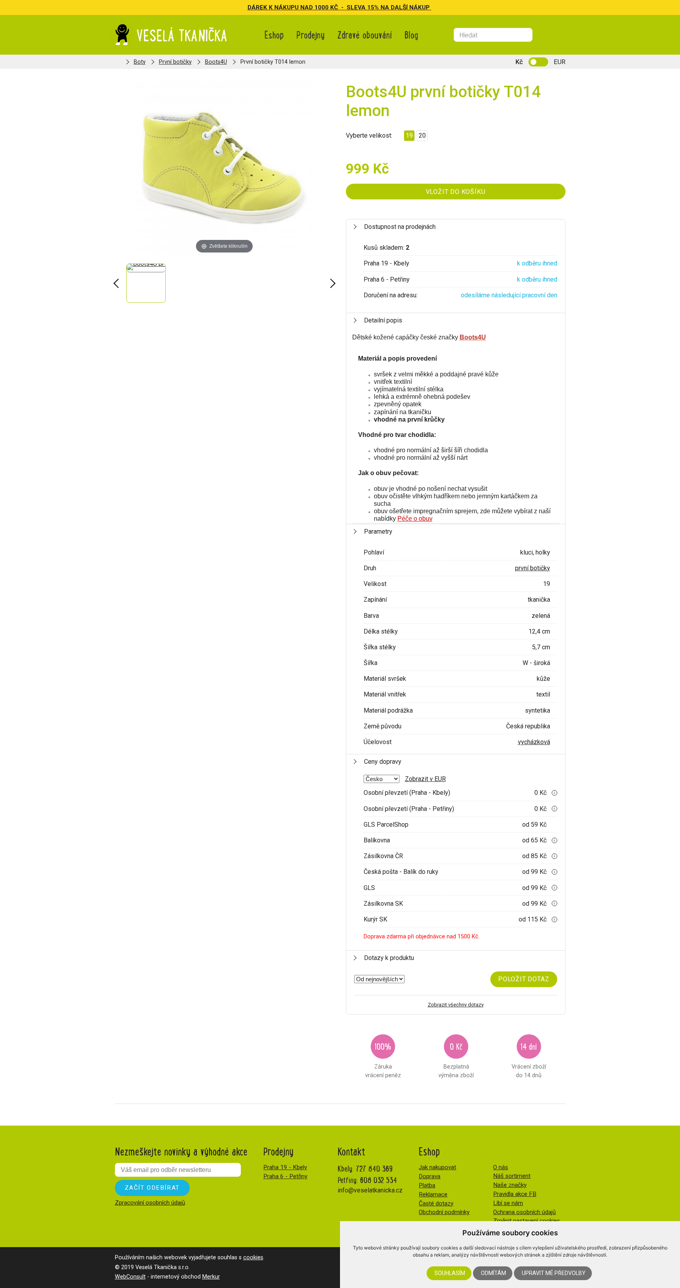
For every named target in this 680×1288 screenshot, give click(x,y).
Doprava (429, 1176)
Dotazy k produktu (389, 958)
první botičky (532, 568)
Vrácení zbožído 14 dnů (529, 1059)
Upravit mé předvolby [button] (554, 1273)
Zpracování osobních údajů (150, 1202)
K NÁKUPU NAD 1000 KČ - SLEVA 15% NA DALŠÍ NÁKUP (350, 7)
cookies (253, 1257)
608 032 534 (378, 1180)
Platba (427, 1185)
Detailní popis (383, 320)
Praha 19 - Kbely (285, 1167)
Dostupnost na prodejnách (400, 226)
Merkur (211, 1276)
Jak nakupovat (437, 1167)
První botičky (175, 62)
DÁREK (258, 7)
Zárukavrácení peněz (383, 1059)
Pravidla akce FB (514, 1194)
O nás (500, 1167)
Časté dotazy (436, 1203)
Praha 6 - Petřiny (285, 1176)
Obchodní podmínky (444, 1212)
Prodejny (310, 34)
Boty (140, 62)
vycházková (534, 742)
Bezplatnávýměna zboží (456, 1059)
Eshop (274, 34)
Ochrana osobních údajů (524, 1212)
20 (422, 135)
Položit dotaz (523, 979)
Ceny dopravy (382, 761)
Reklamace (433, 1194)
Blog (411, 34)
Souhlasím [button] (449, 1273)
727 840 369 (374, 1168)
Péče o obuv (414, 518)
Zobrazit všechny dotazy (456, 1005)
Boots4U (216, 62)
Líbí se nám (508, 1203)
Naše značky (510, 1184)
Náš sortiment (511, 1175)
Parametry (378, 531)
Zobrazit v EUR (425, 779)
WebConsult (130, 1276)
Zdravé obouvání (364, 34)
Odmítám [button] (493, 1273)
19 (409, 135)
